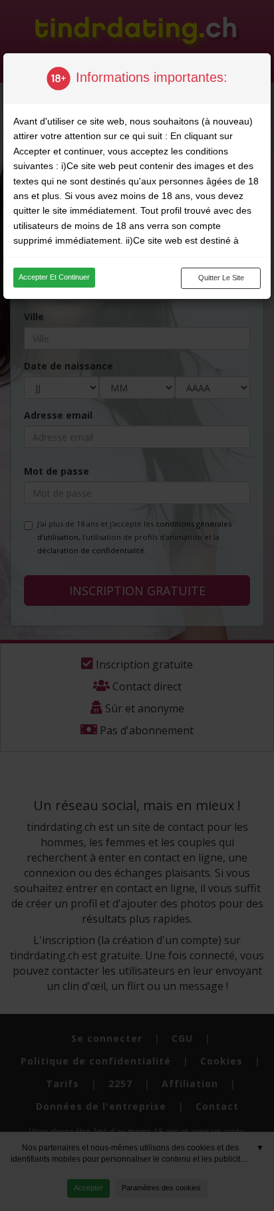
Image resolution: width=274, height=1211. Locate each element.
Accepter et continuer (54, 277)
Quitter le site (221, 278)
